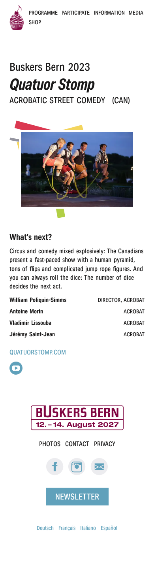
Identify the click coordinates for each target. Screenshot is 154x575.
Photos (49, 444)
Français (66, 528)
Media (136, 12)
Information (109, 12)
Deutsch (45, 528)
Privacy (104, 444)
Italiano (88, 528)
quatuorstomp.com (37, 352)
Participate (76, 12)
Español (109, 528)
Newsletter (77, 496)
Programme (43, 12)
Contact (77, 444)
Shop (35, 22)
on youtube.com (16, 368)
